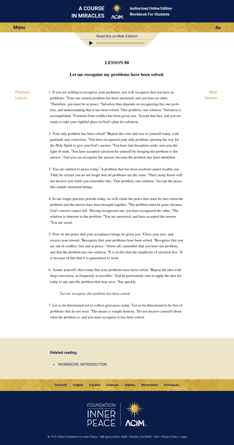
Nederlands (149, 385)
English (78, 385)
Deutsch (61, 385)
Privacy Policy (169, 436)
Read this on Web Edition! (117, 36)
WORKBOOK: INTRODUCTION (82, 364)
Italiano (130, 385)
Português (171, 385)
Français (113, 385)
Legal (183, 436)
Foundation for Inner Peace (81, 436)
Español (94, 385)
